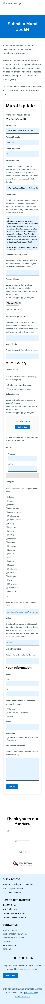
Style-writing (12, 584)
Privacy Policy (31, 993)
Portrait (11, 565)
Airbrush (11, 505)
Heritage (11, 535)
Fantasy (11, 523)
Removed (12, 576)
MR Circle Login (10, 909)
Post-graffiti (12, 569)
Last (7, 689)
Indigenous (12, 542)
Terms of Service (22, 996)
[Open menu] (40, 4)
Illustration (12, 539)
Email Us (7, 949)
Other (10, 558)
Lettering (11, 550)
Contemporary (13, 516)
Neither (11, 716)
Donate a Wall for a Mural (14, 917)
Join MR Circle (9, 905)
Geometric (12, 527)
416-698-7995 (9, 945)
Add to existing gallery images (19, 389)
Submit (12, 787)
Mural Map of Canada (13, 888)
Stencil (10, 580)
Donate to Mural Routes (14, 913)
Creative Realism (14, 520)
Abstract (11, 497)
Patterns (11, 561)
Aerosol (11, 501)
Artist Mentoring (14, 508)
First (7, 679)
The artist (11, 709)
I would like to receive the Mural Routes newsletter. (23, 739)
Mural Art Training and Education (18, 884)
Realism (11, 573)
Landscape (12, 546)
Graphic (11, 531)
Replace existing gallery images (20, 385)
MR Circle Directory (12, 893)
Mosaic (11, 554)
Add (21, 476)
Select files (22, 427)
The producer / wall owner (18, 713)
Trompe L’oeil (13, 588)
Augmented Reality (15, 512)
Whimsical (12, 591)
